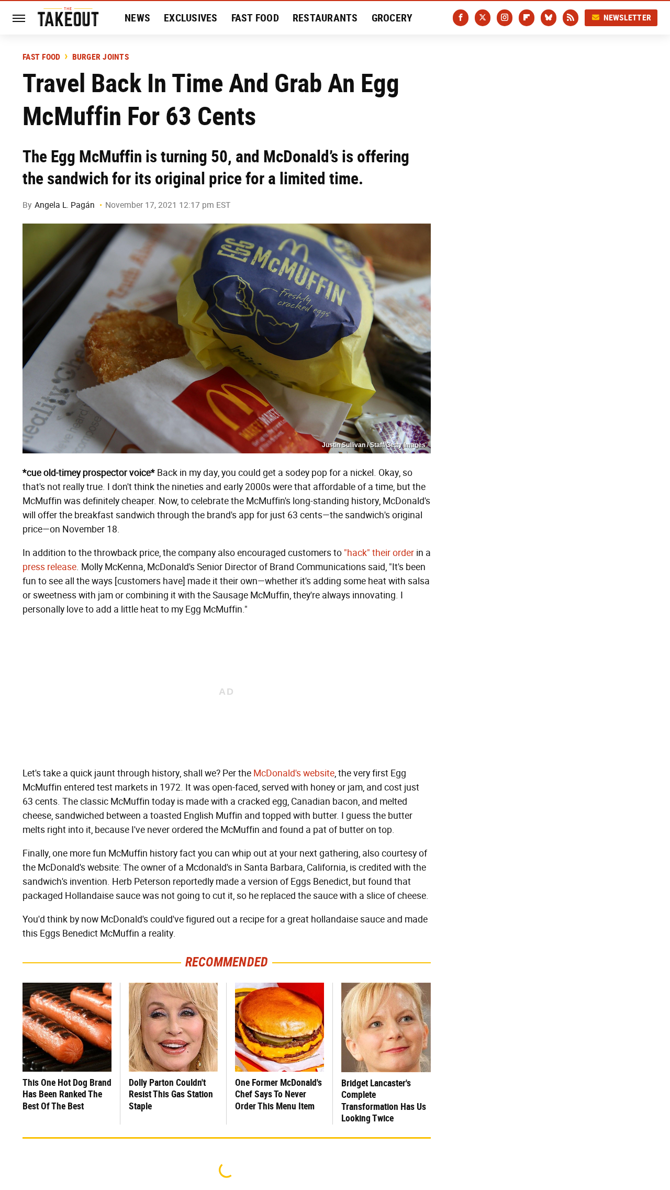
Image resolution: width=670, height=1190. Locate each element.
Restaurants (325, 18)
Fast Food (255, 18)
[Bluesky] (548, 17)
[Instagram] (504, 17)
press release (49, 567)
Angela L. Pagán (65, 205)
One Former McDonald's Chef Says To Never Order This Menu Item (278, 1094)
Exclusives (191, 18)
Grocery (392, 18)
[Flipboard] (526, 17)
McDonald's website (293, 773)
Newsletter (628, 18)
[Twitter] (482, 17)
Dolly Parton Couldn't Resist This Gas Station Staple (171, 1094)
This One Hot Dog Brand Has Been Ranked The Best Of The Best (67, 1094)
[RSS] (570, 17)
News (137, 18)
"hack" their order (379, 553)
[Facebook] (460, 17)
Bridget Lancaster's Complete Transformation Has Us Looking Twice (383, 1100)
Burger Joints (100, 57)
